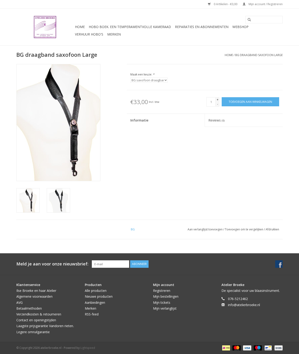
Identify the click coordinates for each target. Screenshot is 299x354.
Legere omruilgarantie (33, 332)
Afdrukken (272, 229)
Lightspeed (87, 348)
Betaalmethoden (29, 308)
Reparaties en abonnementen (201, 27)
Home (80, 27)
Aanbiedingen (95, 302)
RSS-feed (92, 314)
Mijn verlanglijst (165, 308)
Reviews (216, 120)
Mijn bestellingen (165, 296)
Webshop (240, 27)
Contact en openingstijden (36, 320)
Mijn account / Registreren (265, 4)
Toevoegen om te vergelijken (244, 229)
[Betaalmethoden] (226, 348)
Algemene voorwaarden (34, 296)
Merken (114, 34)
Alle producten (96, 290)
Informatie (139, 120)
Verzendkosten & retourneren (38, 314)
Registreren (161, 290)
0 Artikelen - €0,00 (225, 4)
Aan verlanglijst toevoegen (205, 229)
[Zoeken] (247, 20)
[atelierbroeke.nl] (45, 27)
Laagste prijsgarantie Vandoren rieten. (45, 326)
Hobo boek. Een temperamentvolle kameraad (130, 27)
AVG (19, 302)
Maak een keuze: (142, 74)
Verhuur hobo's (89, 34)
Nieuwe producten (99, 296)
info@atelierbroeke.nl (244, 305)
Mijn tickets (161, 302)
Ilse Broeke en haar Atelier (36, 290)
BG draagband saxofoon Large (259, 55)
